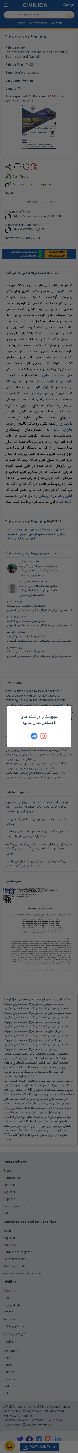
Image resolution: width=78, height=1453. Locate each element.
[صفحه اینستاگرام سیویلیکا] (43, 736)
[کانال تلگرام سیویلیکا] (34, 736)
